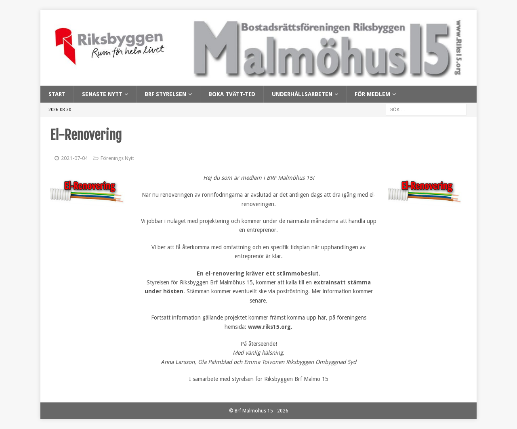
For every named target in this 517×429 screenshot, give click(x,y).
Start (56, 94)
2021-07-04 (74, 158)
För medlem (372, 94)
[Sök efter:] (426, 109)
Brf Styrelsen (165, 94)
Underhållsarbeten (302, 94)
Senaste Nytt (102, 94)
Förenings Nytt (117, 158)
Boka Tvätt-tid (231, 94)
